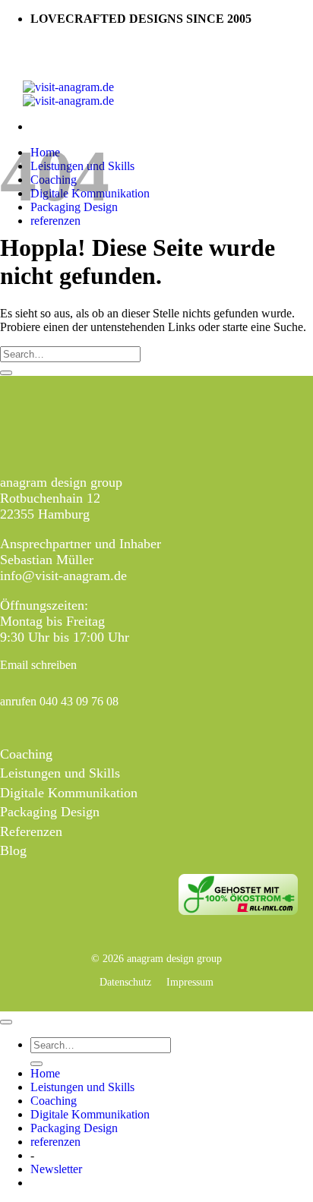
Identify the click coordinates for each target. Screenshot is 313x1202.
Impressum (189, 982)
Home (45, 1073)
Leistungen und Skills (60, 773)
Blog (13, 850)
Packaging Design (50, 811)
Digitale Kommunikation (69, 792)
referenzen (55, 220)
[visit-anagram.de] (68, 93)
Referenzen (31, 831)
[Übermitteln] (6, 373)
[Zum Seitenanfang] (6, 1022)
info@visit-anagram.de (63, 575)
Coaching (26, 754)
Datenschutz (125, 982)
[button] (56, 1169)
